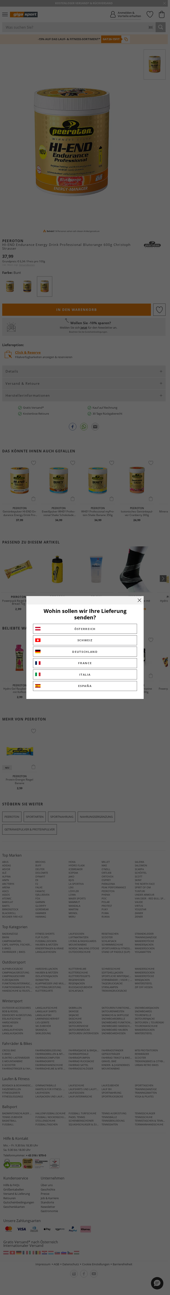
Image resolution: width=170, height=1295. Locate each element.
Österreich (85, 629)
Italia (85, 675)
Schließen (139, 600)
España (85, 686)
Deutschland (85, 652)
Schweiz (85, 640)
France (85, 663)
